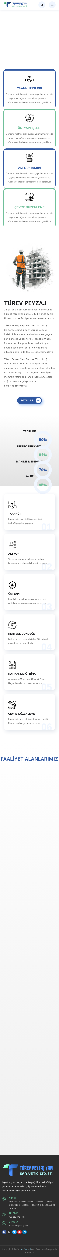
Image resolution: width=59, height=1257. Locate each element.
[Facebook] (4, 1232)
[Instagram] (9, 1232)
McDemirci (26, 1249)
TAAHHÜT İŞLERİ (29, 88)
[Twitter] (14, 1232)
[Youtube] (19, 1232)
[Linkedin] (24, 1232)
